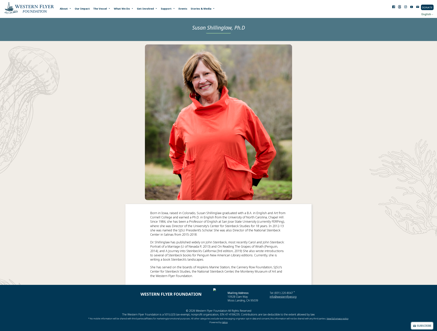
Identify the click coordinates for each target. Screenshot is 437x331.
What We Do (122, 8)
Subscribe (423, 326)
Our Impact (82, 8)
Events (183, 8)
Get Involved (145, 8)
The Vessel (100, 8)
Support (166, 8)
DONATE (427, 7)
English (426, 14)
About (64, 8)
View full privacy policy (337, 318)
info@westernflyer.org (283, 297)
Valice (225, 322)
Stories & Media (201, 8)
